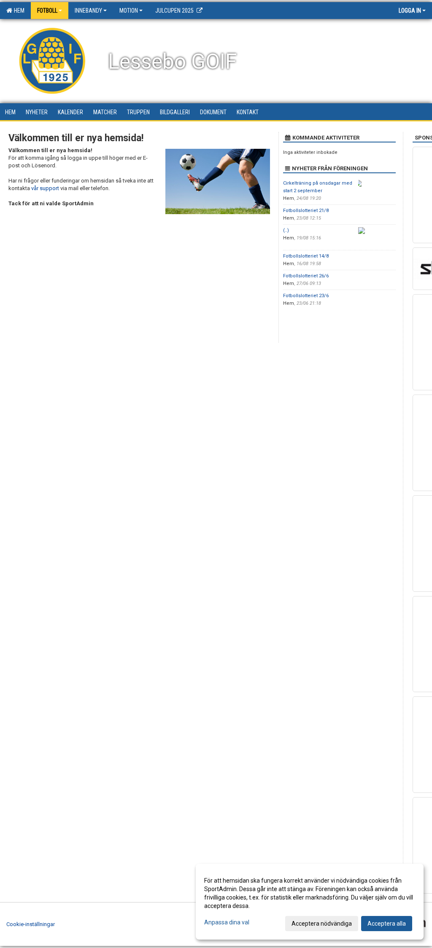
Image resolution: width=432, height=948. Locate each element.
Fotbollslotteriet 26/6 (306, 276)
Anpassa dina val (226, 922)
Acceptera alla (386, 923)
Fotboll (47, 10)
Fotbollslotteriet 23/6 (306, 295)
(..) (286, 230)
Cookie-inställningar (30, 924)
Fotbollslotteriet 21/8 (306, 210)
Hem (17, 10)
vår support (45, 188)
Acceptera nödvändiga (322, 923)
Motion (128, 10)
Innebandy (88, 10)
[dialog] (310, 902)
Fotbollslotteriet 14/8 (306, 256)
